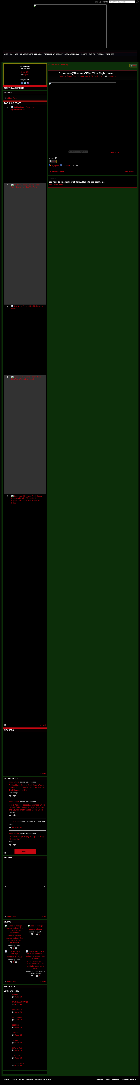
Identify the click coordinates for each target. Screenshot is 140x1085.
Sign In (105, 2)
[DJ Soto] (7, 1044)
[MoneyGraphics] (34, 759)
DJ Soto (15, 1040)
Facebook (66, 166)
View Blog (112, 76)
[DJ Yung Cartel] (7, 1052)
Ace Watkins (14, 821)
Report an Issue (112, 1079)
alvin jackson (14, 782)
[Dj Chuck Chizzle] (7, 1067)
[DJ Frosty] (14, 737)
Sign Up (98, 2)
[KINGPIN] (14, 759)
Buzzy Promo (17, 1017)
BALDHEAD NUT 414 (20, 1002)
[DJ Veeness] (40, 737)
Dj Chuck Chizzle (18, 1063)
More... (25, 851)
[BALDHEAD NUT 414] (7, 1006)
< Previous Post (57, 172)
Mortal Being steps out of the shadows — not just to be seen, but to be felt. (35, 965)
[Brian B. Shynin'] (20, 751)
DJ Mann (15, 1033)
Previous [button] (5, 886)
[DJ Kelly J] (7, 737)
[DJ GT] (27, 751)
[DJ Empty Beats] (34, 744)
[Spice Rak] (7, 751)
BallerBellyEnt (17, 1010)
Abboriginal (16, 994)
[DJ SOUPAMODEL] (20, 766)
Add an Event (12, 98)
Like (54, 161)
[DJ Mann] (7, 1037)
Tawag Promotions (74, 76)
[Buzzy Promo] (7, 1022)
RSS (5, 725)
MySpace (55, 166)
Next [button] (44, 886)
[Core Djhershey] (40, 766)
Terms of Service (129, 1079)
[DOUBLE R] (7, 1060)
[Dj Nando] (34, 751)
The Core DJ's (27, 1079)
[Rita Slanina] (7, 759)
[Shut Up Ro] (40, 759)
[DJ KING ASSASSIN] (40, 744)
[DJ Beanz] (14, 744)
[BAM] (27, 766)
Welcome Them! (17, 827)
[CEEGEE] (7, 1029)
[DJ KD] (20, 744)
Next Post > (129, 172)
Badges (100, 1079)
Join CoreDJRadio (56, 185)
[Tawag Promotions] (52, 79)
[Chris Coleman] (27, 737)
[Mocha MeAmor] (40, 751)
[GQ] (14, 751)
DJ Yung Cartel (17, 1048)
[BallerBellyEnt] (7, 1014)
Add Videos (11, 981)
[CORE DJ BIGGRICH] (27, 744)
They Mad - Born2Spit (14, 956)
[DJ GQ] (34, 766)
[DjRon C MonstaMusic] (27, 759)
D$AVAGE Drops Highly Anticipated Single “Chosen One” (27, 837)
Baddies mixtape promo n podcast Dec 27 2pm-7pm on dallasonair (14, 939)
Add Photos (11, 917)
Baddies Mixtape (35, 929)
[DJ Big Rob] (7, 766)
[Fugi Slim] (20, 737)
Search (137, 2)
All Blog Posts (53, 65)
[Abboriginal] (7, 999)
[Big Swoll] (34, 737)
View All (43, 725)
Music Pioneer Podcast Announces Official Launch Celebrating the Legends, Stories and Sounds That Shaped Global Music (27, 807)
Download (114, 152)
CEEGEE (15, 1025)
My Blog (64, 65)
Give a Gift (18, 997)
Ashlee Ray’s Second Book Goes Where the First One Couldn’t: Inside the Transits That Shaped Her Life (27, 787)
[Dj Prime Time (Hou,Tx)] (14, 766)
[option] (25, 886)
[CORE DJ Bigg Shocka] (7, 744)
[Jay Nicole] (20, 759)
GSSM (18, 946)
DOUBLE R (16, 1055)
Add (134, 66)
